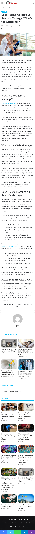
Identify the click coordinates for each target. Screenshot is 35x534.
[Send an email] (7, 26)
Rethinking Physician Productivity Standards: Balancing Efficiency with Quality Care (25, 373)
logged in (11, 391)
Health (9, 8)
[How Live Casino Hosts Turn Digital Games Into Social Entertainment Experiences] (26, 449)
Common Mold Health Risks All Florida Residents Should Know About (25, 351)
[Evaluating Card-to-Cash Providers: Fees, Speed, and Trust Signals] (9, 428)
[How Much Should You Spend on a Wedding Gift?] (9, 343)
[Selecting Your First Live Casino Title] (9, 498)
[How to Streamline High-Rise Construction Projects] (26, 498)
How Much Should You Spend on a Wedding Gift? (8, 351)
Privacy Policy (13, 522)
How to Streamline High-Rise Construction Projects (25, 506)
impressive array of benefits (10, 246)
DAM (5, 26)
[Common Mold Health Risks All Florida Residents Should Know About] (26, 343)
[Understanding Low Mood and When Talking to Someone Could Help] (26, 407)
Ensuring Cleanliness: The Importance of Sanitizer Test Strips (8, 372)
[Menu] (2, 3)
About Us (28, 522)
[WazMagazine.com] (11, 2)
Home (4, 8)
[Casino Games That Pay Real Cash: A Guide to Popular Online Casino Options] (9, 449)
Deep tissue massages (8, 103)
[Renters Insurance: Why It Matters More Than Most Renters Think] (9, 407)
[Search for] (33, 3)
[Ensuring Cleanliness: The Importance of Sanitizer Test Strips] (9, 364)
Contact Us (21, 522)
